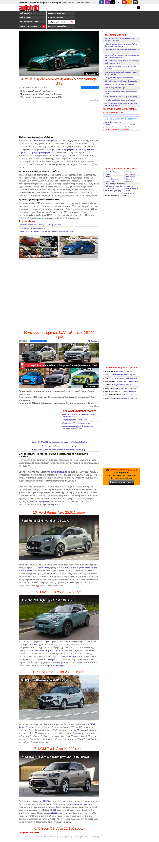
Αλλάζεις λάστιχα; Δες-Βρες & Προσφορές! (120, 84)
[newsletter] (135, 2)
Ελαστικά (107, 124)
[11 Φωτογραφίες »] (59, 365)
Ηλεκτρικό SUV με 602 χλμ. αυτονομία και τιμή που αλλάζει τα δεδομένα (59, 442)
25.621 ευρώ (70, 568)
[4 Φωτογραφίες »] (59, 53)
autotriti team (94, 100)
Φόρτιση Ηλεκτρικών (111, 179)
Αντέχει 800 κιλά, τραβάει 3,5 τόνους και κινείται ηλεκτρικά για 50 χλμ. (59, 450)
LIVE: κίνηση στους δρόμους (57, 26)
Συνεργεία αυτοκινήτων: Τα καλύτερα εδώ (119, 78)
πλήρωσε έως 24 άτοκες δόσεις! (122, 381)
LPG (127, 193)
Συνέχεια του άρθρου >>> (29, 833)
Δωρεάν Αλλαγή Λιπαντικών (119, 385)
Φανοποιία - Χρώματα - (85, 2)
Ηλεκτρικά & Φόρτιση (55, 18)
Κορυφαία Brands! (120, 391)
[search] (72, 22)
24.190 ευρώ (49, 659)
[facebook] (101, 2)
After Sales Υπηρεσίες (112, 172)
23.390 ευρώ (71, 656)
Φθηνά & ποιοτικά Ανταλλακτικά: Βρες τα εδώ (121, 81)
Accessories (130, 177)
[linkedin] (112, 2)
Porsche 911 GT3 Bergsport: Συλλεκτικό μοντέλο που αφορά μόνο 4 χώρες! (47, 231)
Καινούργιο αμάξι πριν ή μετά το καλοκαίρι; (120, 100)
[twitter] (118, 2)
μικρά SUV (45, 502)
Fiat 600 (33, 644)
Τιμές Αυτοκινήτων (26, 13)
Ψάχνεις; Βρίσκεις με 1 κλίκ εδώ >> (116, 195)
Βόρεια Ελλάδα (109, 181)
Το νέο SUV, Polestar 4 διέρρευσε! (33, 228)
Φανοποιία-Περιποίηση (112, 191)
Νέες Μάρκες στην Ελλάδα (29, 22)
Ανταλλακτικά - (53, 2)
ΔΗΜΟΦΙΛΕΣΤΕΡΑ (129, 109)
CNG (132, 193)
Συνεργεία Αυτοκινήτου (112, 122)
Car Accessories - (67, 2)
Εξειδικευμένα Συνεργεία (113, 186)
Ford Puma (44, 568)
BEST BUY (120, 113)
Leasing (129, 179)
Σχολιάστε (94, 341)
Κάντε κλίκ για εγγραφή (121, 482)
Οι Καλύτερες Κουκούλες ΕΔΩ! (120, 375)
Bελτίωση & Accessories (113, 127)
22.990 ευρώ (56, 813)
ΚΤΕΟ (128, 191)
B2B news (129, 181)
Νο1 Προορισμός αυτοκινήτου (121, 398)
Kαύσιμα (107, 174)
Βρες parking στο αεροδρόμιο (115, 88)
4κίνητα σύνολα (79, 804)
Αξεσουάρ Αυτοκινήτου (118, 371)
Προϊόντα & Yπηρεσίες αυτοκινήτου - (29, 2)
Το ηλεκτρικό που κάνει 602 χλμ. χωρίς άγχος (121, 97)
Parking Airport (131, 174)
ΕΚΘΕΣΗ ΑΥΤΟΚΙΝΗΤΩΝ (56, 13)
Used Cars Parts (132, 188)
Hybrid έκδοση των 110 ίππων (49, 650)
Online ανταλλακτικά (121, 395)
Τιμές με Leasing (25, 17)
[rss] (129, 2)
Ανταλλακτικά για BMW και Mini (121, 378)
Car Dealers (129, 127)
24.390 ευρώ (58, 665)
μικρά (31, 502)
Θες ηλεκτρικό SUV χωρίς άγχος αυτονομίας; (77, 423)
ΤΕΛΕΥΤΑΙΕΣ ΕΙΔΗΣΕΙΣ (112, 109)
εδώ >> (116, 129)
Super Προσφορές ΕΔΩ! (121, 388)
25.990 (53, 810)
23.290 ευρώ (82, 730)
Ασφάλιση (129, 172)
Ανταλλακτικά (130, 124)
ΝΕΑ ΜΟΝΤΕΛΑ (109, 113)
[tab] (112, 109)
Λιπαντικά (129, 186)
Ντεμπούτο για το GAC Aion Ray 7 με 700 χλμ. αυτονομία (41, 225)
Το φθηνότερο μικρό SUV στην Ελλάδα (75, 420)
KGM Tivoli (47, 801)
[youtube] (124, 2)
